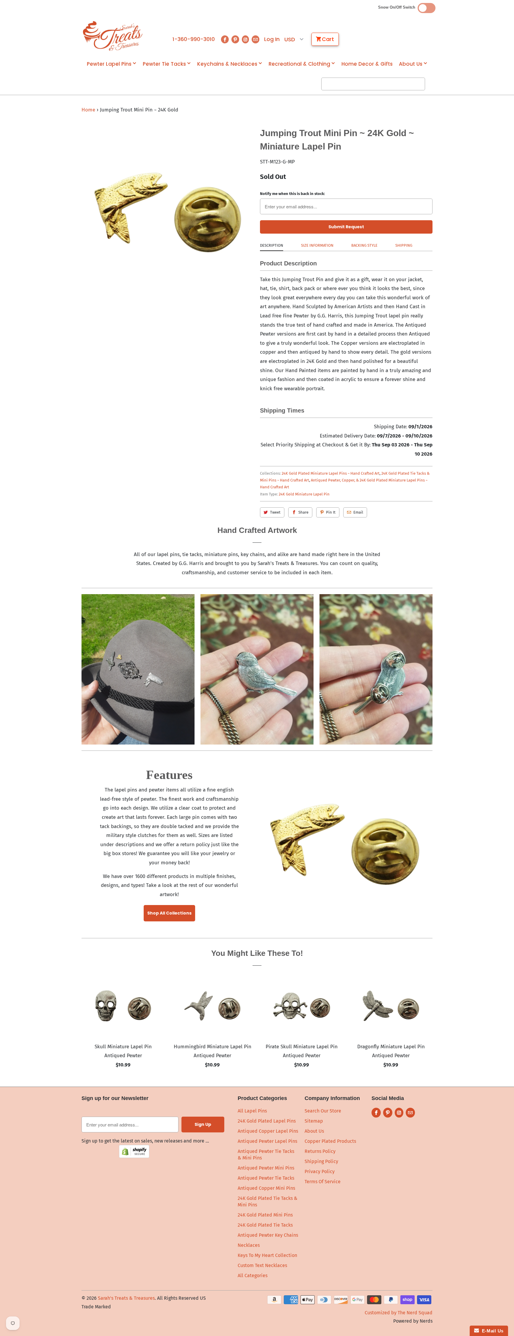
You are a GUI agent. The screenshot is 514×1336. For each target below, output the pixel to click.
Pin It (331, 512)
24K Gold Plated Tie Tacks (265, 1225)
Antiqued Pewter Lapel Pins (267, 1141)
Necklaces (249, 1245)
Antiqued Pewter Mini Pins (266, 1168)
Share (303, 512)
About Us (410, 64)
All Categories (252, 1275)
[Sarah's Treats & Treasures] (113, 36)
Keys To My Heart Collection (267, 1255)
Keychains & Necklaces (227, 64)
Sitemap (314, 1121)
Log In (272, 39)
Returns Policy (320, 1151)
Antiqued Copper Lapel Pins (268, 1131)
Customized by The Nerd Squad (398, 1312)
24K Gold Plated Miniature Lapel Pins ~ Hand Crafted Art (331, 473)
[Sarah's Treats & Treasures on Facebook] (225, 39)
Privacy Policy (320, 1171)
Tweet (275, 512)
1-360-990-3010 (194, 39)
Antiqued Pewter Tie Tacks (266, 1178)
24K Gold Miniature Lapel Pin (304, 494)
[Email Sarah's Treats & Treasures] (255, 39)
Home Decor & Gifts (367, 64)
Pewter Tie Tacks (164, 64)
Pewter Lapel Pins (109, 64)
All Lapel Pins (252, 1111)
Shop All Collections (169, 913)
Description (271, 245)
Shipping (403, 245)
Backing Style (364, 245)
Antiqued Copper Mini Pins (266, 1188)
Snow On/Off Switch (398, 7)
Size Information (317, 245)
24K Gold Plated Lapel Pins (267, 1121)
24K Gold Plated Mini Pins (265, 1215)
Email (358, 512)
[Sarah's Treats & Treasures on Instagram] (245, 39)
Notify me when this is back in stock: (292, 193)
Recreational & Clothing (299, 64)
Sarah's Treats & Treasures (126, 1298)
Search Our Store (323, 1111)
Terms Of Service (323, 1181)
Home (88, 110)
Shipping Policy (321, 1161)
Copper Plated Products (330, 1141)
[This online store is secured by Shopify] (134, 1156)
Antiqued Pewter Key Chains (268, 1235)
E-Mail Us (491, 1330)
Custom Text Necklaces (262, 1265)
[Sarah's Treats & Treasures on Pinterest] (235, 39)
